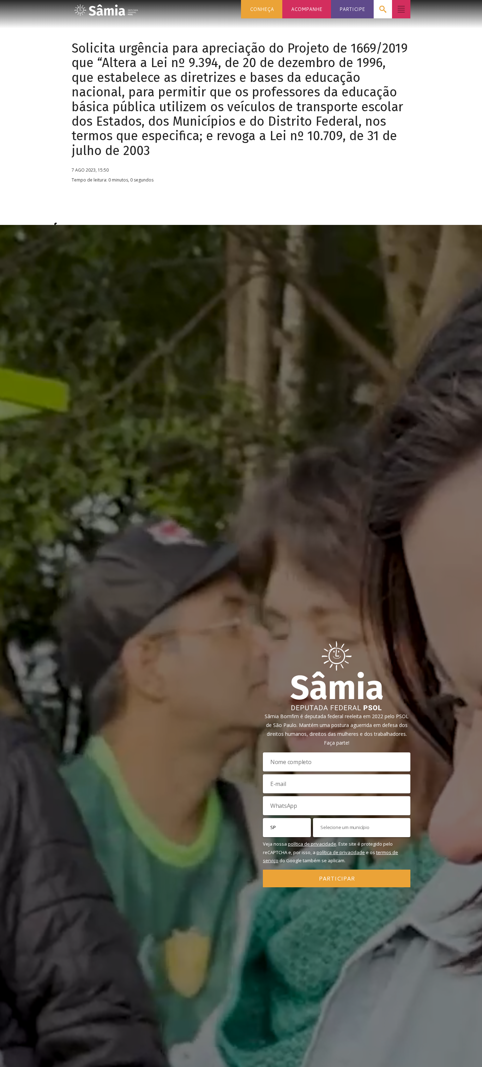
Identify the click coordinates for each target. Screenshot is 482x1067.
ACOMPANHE (306, 9)
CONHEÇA (262, 9)
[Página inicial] (106, 8)
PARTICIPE (352, 9)
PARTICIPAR (337, 878)
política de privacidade (312, 844)
